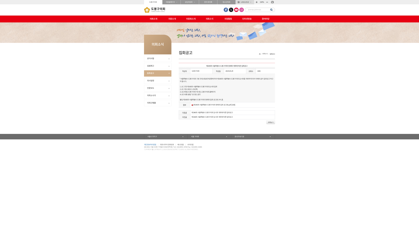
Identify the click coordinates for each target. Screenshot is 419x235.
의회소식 (209, 19)
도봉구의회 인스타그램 (241, 10)
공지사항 (150, 58)
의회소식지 (151, 95)
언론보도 (150, 88)
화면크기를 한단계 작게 (267, 2)
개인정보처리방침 (150, 145)
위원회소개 (190, 19)
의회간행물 (151, 103)
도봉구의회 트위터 (231, 10)
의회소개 (153, 19)
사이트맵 (190, 145)
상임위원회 (188, 2)
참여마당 (265, 19)
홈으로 (260, 54)
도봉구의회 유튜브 (236, 10)
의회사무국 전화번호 (167, 145)
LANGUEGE (245, 2)
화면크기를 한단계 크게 (256, 2)
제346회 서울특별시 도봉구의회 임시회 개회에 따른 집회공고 (212, 113)
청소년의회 (226, 2)
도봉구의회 (153, 2)
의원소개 (172, 19)
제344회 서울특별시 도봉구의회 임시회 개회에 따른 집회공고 (212, 117)
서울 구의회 (195, 137)
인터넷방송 (247, 19)
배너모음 (181, 145)
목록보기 (271, 122)
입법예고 (150, 66)
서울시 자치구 (152, 137)
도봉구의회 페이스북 (226, 10)
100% (262, 2)
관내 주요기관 (239, 137)
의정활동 (228, 19)
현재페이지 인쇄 (272, 2)
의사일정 (150, 81)
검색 (271, 10)
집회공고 (150, 73)
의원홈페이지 (170, 2)
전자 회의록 (208, 2)
